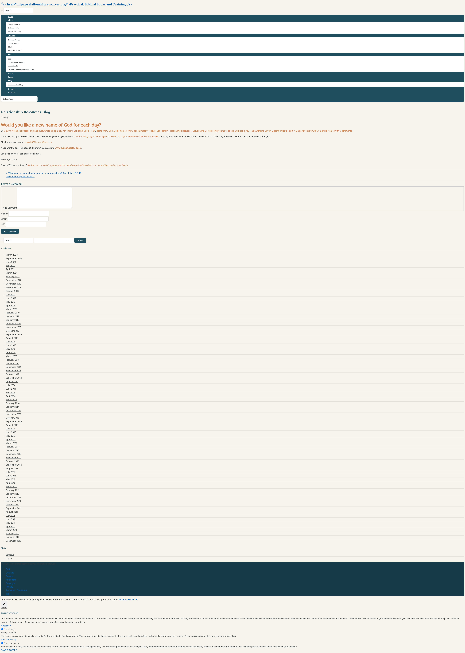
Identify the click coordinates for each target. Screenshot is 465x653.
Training (11, 36)
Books (11, 54)
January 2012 (12, 494)
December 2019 (13, 284)
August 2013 (12, 425)
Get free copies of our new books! (21, 69)
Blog (10, 80)
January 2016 (12, 320)
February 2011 (12, 533)
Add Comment (10, 208)
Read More (131, 599)
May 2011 (10, 523)
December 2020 (14, 280)
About (10, 20)
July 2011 (10, 515)
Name (4, 214)
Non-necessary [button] (8, 639)
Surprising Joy (242, 131)
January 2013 (12, 450)
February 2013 (13, 447)
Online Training (13, 43)
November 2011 (13, 501)
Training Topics (14, 40)
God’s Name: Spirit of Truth (20, 176)
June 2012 (11, 476)
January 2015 (12, 363)
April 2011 (10, 526)
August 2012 (12, 468)
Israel (10, 73)
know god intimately (137, 131)
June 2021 (11, 262)
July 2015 (10, 341)
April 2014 (11, 396)
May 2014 (10, 392)
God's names (120, 131)
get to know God (104, 131)
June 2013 (11, 432)
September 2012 (14, 465)
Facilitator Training (15, 50)
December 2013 (13, 410)
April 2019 (11, 305)
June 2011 (11, 519)
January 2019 (12, 316)
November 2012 (13, 457)
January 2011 (12, 537)
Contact (11, 92)
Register (10, 554)
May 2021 (10, 265)
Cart (9, 59)
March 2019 (11, 309)
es (116, 136)
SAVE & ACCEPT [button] (9, 650)
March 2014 (11, 399)
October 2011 (12, 504)
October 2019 (12, 291)
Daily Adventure (65, 131)
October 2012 (12, 461)
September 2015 (14, 334)
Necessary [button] (6, 626)
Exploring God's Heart (84, 131)
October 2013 (12, 418)
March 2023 (12, 255)
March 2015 (11, 356)
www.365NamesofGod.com (38, 142)
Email (4, 219)
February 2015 (13, 360)
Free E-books (13, 66)
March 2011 (11, 530)
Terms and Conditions (16, 590)
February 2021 (12, 276)
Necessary (9, 629)
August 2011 (12, 512)
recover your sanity (158, 131)
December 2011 (13, 497)
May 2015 (10, 349)
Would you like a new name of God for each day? (51, 125)
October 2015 (12, 331)
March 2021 (11, 273)
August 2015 (12, 338)
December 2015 (13, 323)
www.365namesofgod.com (68, 148)
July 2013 (10, 428)
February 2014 (13, 403)
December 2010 (13, 541)
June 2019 (11, 298)
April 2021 (10, 269)
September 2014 (14, 378)
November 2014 (13, 370)
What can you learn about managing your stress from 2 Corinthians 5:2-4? (43, 173)
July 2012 (10, 472)
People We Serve (14, 31)
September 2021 (14, 258)
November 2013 (13, 414)
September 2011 (13, 508)
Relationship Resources (180, 131)
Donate (11, 89)
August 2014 (12, 381)
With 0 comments (343, 131)
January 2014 (12, 407)
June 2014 (11, 389)
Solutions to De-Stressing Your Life (210, 131)
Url (3, 224)
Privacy (9, 587)
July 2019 (10, 294)
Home (10, 17)
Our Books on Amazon (16, 62)
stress (231, 131)
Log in (9, 558)
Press (10, 77)
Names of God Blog (15, 85)
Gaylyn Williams (14, 24)
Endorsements (13, 28)
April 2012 (10, 483)
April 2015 (11, 352)
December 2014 (13, 367)
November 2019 (13, 287)
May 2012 (10, 479)
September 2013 (14, 421)
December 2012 (13, 454)
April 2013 (11, 439)
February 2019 (13, 313)
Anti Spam (11, 580)
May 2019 (10, 302)
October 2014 (12, 374)
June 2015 (11, 345)
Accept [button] (122, 599)
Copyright (10, 583)
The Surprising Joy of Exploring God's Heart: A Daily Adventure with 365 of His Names (292, 131)
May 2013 (10, 436)
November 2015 (13, 327)
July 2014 (10, 385)
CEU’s (10, 47)
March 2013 (11, 443)
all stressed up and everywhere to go (38, 131)
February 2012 (12, 490)
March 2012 (11, 486)
